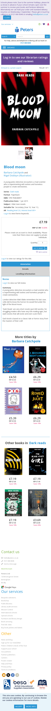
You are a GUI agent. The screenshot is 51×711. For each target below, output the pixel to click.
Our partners (6, 652)
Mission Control (7, 609)
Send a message (9, 564)
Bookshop (5, 600)
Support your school (8, 649)
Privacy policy (6, 667)
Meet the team (6, 569)
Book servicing (6, 621)
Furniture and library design (11, 618)
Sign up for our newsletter (11, 643)
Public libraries (6, 603)
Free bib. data (6, 624)
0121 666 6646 (8, 561)
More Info (31, 706)
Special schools (7, 615)
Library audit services (9, 606)
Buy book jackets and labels (11, 627)
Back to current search (12, 68)
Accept (18, 707)
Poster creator (6, 661)
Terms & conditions (8, 670)
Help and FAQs (6, 664)
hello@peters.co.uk (40, 14)
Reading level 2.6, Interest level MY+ (21, 210)
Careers (4, 658)
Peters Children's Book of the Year (14, 646)
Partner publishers (8, 655)
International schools (9, 612)
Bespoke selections (8, 597)
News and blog (6, 640)
